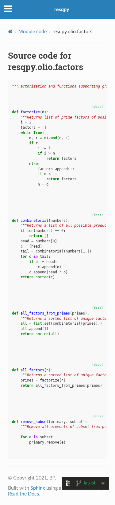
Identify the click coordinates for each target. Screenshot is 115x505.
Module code (32, 31)
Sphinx (37, 488)
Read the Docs (23, 493)
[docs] (97, 106)
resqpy (61, 9)
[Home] (10, 31)
